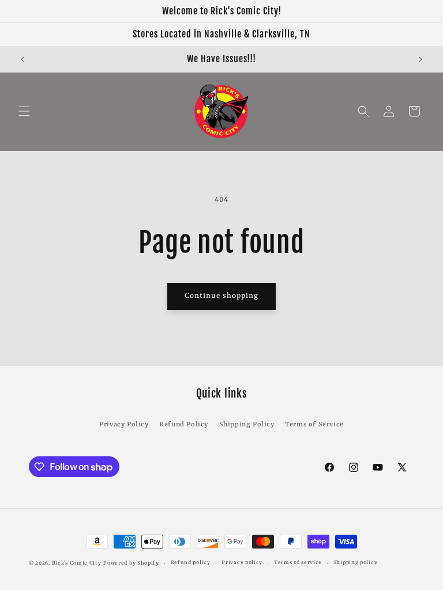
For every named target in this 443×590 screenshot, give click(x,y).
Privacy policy (242, 562)
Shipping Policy (247, 425)
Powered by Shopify (131, 563)
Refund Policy (183, 425)
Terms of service (298, 562)
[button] (24, 111)
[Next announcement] (420, 59)
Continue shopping (221, 296)
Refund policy (191, 562)
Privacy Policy (123, 425)
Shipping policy (355, 562)
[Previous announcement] (22, 59)
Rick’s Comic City (77, 563)
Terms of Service (314, 425)
